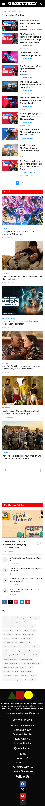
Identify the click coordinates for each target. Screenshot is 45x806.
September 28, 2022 (27, 175)
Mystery (36, 646)
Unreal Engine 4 (16, 680)
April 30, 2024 (25, 48)
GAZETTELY (22, 4)
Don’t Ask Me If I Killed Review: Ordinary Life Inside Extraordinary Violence (21, 457)
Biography (31, 626)
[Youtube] (23, 796)
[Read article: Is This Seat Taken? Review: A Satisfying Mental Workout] (22, 524)
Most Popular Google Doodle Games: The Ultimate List (24, 590)
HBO (21, 642)
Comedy (18, 630)
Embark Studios (16, 11)
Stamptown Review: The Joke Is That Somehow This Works (19, 232)
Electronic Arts (28, 634)
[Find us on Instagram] (16, 602)
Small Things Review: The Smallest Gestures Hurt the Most (22, 277)
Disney (33, 630)
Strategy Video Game (11, 671)
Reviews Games (8, 22)
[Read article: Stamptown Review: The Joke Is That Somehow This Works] (22, 210)
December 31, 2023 (26, 93)
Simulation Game (26, 659)
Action (6, 618)
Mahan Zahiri (37, 30)
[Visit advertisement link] (22, 484)
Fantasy (6, 638)
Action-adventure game (19, 618)
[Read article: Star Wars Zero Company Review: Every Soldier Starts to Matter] (22, 300)
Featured (15, 638)
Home (4, 11)
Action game (34, 618)
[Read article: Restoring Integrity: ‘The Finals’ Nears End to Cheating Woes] (10, 118)
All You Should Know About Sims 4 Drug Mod (25, 559)
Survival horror (26, 671)
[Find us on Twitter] (10, 602)
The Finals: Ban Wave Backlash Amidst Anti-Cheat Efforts (30, 85)
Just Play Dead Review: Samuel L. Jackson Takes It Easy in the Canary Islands (21, 367)
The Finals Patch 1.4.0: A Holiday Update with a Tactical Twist (31, 100)
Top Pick (33, 675)
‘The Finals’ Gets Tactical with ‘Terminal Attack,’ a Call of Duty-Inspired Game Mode (30, 38)
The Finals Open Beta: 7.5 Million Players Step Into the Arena (30, 132)
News (13, 651)
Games (6, 162)
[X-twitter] (23, 790)
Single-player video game (31, 663)
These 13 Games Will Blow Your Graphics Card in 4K (26, 569)
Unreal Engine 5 (30, 680)
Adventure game (9, 626)
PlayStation (8, 35)
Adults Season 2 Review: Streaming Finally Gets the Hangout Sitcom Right (21, 412)
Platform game (34, 651)
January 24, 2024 (26, 61)
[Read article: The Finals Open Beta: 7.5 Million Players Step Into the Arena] (10, 134)
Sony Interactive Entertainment (14, 667)
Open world (22, 651)
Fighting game (25, 638)
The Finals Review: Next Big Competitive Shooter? (30, 69)
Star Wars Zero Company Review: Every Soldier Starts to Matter (20, 322)
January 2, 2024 (25, 109)
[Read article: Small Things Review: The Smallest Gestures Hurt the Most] (22, 255)
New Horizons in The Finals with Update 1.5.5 (30, 54)
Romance (27, 655)
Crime (26, 630)
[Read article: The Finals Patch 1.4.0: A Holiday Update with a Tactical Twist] (10, 102)
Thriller (23, 675)
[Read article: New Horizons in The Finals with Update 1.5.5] (10, 57)
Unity (5, 680)
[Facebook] (23, 784)
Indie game (7, 646)
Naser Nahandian (27, 45)
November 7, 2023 (26, 141)
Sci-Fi (35, 655)
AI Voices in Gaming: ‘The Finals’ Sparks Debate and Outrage (29, 148)
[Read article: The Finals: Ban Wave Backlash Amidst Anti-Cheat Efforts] (10, 86)
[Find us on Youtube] (27, 602)
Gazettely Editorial (29, 172)
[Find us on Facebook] (4, 602)
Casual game (8, 630)
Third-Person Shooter (11, 675)
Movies (5, 228)
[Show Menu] (3, 3)
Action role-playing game (12, 622)
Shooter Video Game (10, 659)
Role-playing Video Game (12, 655)
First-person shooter (10, 642)
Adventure (27, 622)
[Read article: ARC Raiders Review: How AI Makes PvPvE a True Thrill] (10, 25)
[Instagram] (23, 802)
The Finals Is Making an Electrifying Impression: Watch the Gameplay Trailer (31, 165)
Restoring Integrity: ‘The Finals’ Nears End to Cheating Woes (31, 116)
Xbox (5, 53)
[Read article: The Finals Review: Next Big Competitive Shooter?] (10, 70)
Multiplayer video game (22, 646)
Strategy (30, 667)
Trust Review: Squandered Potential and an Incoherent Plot (26, 580)
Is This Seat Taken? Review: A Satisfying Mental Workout (14, 544)
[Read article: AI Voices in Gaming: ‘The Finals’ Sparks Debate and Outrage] (10, 150)
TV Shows (6, 408)
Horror (29, 642)
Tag (9, 11)
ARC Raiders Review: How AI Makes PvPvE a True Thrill (30, 23)
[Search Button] (41, 3)
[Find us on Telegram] (22, 602)
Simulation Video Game (11, 663)
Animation (21, 626)
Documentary (8, 634)
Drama (18, 634)
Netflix (6, 651)
